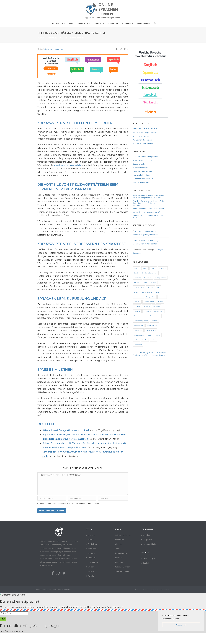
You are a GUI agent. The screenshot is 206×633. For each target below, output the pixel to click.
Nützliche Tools (139, 164)
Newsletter (92, 558)
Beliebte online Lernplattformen (145, 160)
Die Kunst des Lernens (149, 273)
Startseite (41, 38)
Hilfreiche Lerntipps (140, 168)
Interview (91, 553)
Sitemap (91, 540)
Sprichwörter (138, 330)
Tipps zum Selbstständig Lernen (145, 157)
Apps (71, 23)
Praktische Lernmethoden (142, 171)
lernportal (162, 297)
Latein (157, 292)
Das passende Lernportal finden (145, 132)
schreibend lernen (140, 316)
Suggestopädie (151, 330)
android (136, 268)
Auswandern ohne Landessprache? (146, 212)
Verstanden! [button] (181, 625)
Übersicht (146, 535)
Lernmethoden (121, 553)
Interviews (127, 23)
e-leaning (137, 278)
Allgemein (59, 49)
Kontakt (91, 576)
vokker (153, 340)
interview (150, 287)
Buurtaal (146, 563)
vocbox (136, 340)
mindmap (156, 306)
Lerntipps (99, 23)
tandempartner (139, 335)
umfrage (157, 335)
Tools (117, 549)
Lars (137, 240)
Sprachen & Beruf (122, 571)
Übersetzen (138, 344)
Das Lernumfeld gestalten (142, 140)
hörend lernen (139, 287)
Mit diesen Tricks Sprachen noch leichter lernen (148, 216)
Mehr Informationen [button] (170, 619)
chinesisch (162, 268)
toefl (149, 335)
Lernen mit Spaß (149, 558)
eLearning (113, 23)
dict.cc (136, 273)
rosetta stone (158, 311)
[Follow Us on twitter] (64, 573)
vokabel (144, 340)
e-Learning (148, 278)
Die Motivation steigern (141, 136)
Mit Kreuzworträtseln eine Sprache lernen (148, 209)
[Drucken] (117, 49)
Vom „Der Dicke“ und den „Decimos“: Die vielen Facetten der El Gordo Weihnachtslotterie (148, 203)
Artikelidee (92, 549)
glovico (145, 282)
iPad (158, 287)
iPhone (136, 292)
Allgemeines (58, 23)
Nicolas (138, 231)
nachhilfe (137, 311)
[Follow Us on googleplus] (58, 573)
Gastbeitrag (92, 544)
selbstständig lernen (141, 321)
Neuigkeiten (147, 540)
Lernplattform (150, 297)
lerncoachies (138, 297)
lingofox (160, 301)
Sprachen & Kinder (122, 567)
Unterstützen (93, 562)
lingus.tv (147, 306)
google (154, 282)
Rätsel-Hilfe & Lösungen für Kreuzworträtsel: (66, 430)
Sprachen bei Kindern (141, 182)
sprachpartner (138, 325)
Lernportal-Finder (149, 544)
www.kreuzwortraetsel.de (67, 165)
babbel (145, 268)
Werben (91, 567)
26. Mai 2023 (48, 49)
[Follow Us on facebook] (53, 573)
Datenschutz (165, 590)
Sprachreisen (143, 23)
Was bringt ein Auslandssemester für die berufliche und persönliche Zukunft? (148, 197)
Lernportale (83, 23)
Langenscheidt (147, 292)
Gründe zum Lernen (123, 535)
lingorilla (137, 306)
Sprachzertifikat (152, 325)
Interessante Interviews (141, 175)
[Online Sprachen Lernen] (103, 10)
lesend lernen (149, 301)
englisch (136, 282)
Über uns (91, 535)
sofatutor (154, 321)
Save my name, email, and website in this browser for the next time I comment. (70, 504)
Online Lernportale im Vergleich (145, 129)
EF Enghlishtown (160, 278)
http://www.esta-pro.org (158, 355)
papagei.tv (147, 311)
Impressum (92, 571)
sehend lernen (155, 316)
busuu (153, 268)
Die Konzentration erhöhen (143, 144)
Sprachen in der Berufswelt (143, 179)
